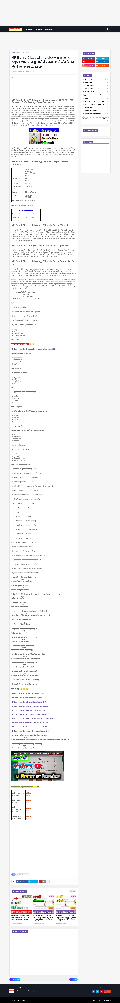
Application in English (97, 113)
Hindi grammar (97, 91)
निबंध (97, 98)
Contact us (107, 1000)
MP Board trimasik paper (22, 52)
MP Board (97, 79)
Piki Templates (21, 1000)
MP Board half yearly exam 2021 (95, 95)
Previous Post (15, 979)
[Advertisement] (56, 13)
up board (97, 82)
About (100, 1000)
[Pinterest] (40, 881)
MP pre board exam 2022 (97, 101)
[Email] (44, 881)
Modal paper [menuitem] (49, 29)
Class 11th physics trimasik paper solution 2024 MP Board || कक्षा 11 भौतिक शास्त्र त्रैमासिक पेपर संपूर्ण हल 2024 (43, 918)
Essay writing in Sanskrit (97, 104)
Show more (72, 891)
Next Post (73, 979)
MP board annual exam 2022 (97, 119)
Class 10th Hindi (97, 85)
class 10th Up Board (97, 88)
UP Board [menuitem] (39, 29)
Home (13, 52)
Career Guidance (97, 110)
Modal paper (97, 116)
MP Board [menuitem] (29, 29)
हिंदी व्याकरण (97, 107)
